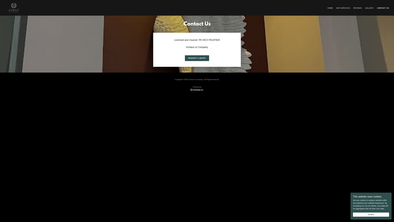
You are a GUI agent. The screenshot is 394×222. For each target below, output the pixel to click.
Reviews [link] (357, 8)
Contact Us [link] (383, 8)
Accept (371, 214)
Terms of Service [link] (113, 87)
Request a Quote (197, 58)
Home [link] (330, 8)
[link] (14, 8)
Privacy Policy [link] (100, 87)
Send (92, 96)
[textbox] (92, 46)
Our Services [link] (343, 8)
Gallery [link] (369, 8)
